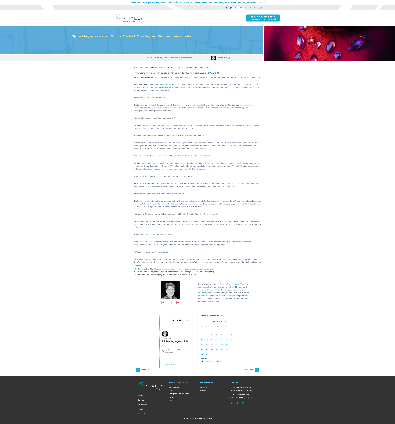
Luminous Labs (196, 73)
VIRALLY (238, 284)
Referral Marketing (214, 290)
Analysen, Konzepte (168, 58)
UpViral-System (157, 2)
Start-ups (187, 58)
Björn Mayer (224, 58)
